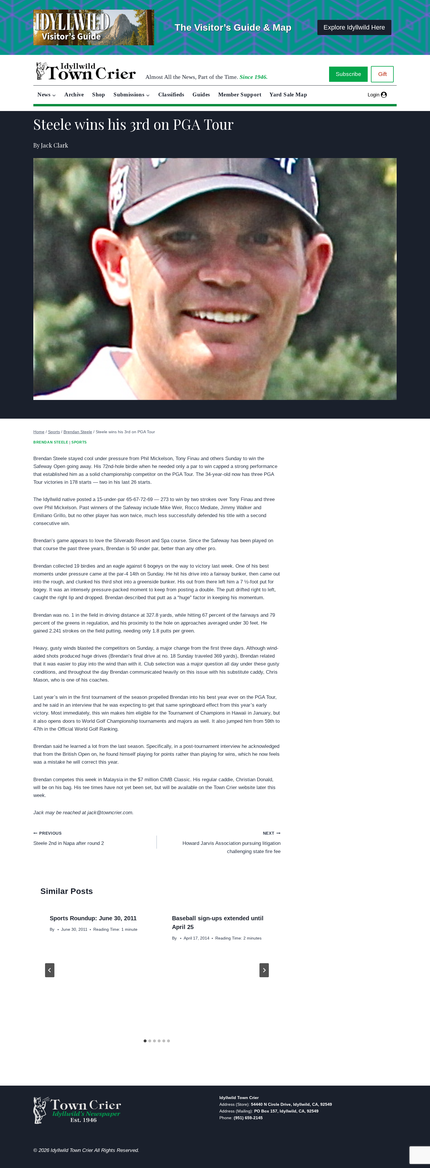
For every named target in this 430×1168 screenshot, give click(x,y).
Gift (382, 74)
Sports (79, 442)
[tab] (145, 1040)
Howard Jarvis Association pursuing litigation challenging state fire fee (231, 842)
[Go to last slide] (49, 970)
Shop (98, 94)
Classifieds (171, 94)
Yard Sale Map (288, 94)
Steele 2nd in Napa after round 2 (68, 838)
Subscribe (348, 74)
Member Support (239, 94)
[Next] (264, 970)
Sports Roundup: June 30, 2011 (93, 918)
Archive (74, 94)
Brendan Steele (50, 442)
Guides (201, 94)
